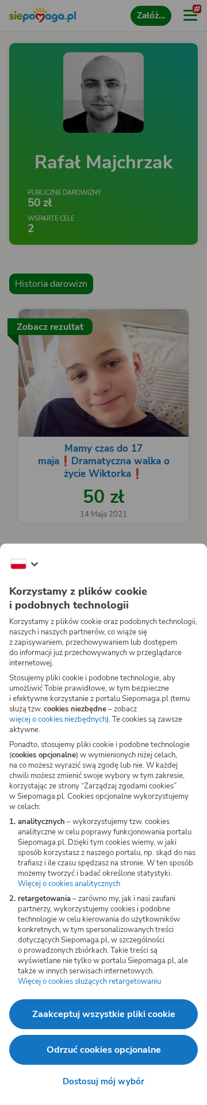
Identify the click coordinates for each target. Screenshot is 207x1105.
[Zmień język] (24, 564)
